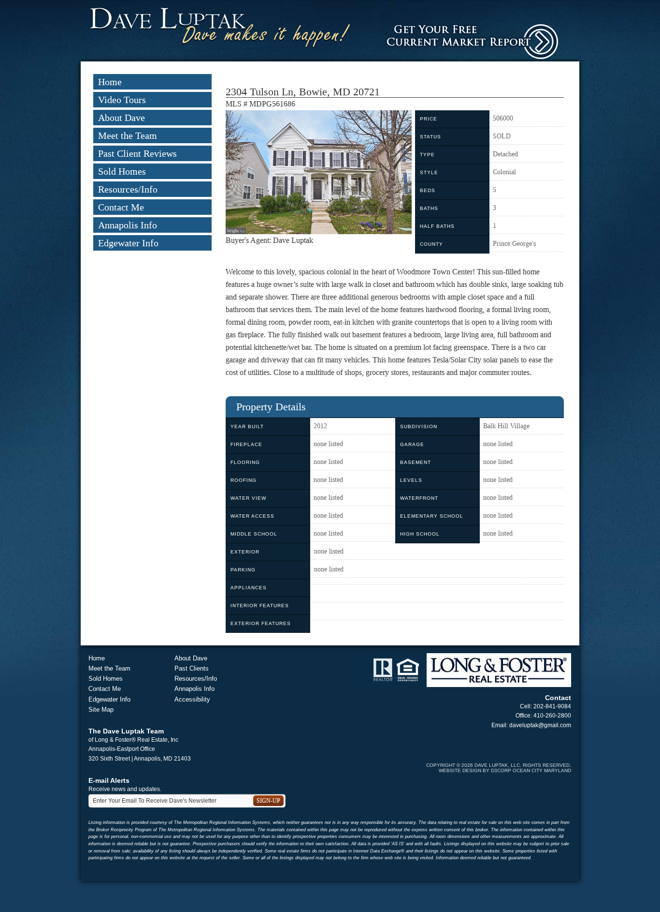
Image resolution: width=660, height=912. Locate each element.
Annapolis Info (127, 225)
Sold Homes (122, 171)
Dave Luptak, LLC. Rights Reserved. (522, 765)
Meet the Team (127, 135)
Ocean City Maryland (542, 770)
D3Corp (501, 770)
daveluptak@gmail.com (540, 725)
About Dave (121, 117)
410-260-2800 (552, 715)
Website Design (460, 770)
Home (110, 81)
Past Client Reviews (137, 153)
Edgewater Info (128, 243)
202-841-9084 (552, 706)
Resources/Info (128, 189)
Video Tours (122, 99)
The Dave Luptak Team (126, 731)
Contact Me (121, 207)
